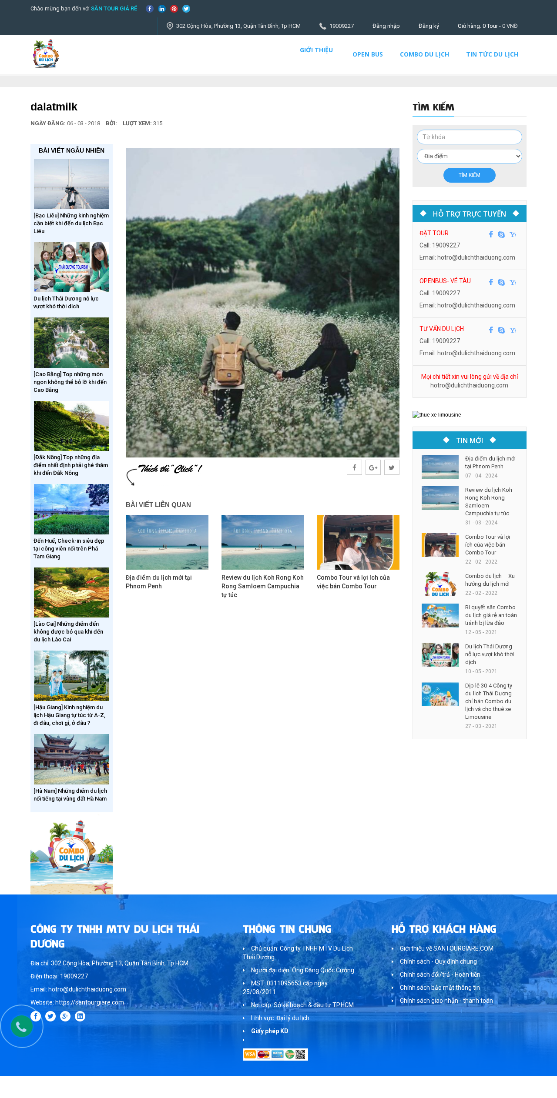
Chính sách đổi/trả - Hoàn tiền (440, 974)
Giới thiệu (316, 50)
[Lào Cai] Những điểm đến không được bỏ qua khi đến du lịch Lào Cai (68, 632)
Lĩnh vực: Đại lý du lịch (280, 1018)
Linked (162, 9)
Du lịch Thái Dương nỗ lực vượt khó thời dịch (489, 654)
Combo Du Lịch (424, 54)
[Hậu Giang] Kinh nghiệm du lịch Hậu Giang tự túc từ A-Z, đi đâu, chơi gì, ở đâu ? (69, 715)
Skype (501, 234)
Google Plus (65, 1016)
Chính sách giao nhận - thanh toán (446, 1000)
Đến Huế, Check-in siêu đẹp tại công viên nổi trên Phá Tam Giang (69, 548)
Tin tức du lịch (492, 54)
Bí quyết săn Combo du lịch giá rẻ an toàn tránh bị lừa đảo (491, 615)
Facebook (150, 9)
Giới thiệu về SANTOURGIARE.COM (446, 948)
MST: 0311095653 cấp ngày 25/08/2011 (285, 987)
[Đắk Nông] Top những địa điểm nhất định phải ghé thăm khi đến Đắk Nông (71, 465)
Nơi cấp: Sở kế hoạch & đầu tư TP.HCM (302, 1004)
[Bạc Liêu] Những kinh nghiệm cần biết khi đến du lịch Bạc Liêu (71, 223)
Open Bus (367, 54)
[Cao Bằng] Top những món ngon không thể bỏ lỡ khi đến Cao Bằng (70, 382)
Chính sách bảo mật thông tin (440, 987)
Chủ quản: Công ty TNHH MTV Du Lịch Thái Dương (298, 953)
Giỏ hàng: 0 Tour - (488, 26)
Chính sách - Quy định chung (438, 961)
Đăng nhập (386, 26)
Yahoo (513, 234)
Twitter (186, 9)
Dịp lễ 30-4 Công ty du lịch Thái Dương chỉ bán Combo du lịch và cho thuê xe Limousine (488, 701)
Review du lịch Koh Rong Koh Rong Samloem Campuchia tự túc (262, 586)
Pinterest (174, 9)
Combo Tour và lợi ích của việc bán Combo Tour (487, 545)
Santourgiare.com (504, 1087)
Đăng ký (429, 26)
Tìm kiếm (469, 175)
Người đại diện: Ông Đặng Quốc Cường (302, 970)
